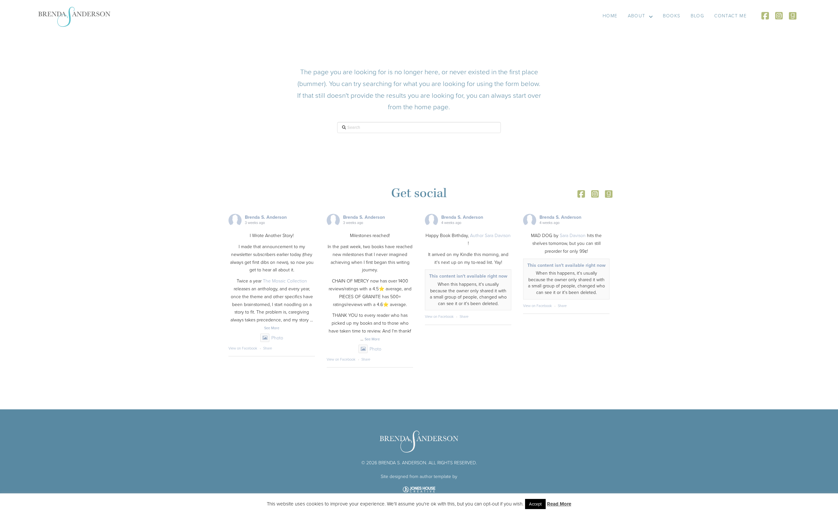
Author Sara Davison (490, 235)
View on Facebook (242, 348)
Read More (559, 503)
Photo (277, 337)
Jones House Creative (419, 489)
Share (267, 348)
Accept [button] (535, 504)
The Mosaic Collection (285, 281)
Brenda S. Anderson (266, 217)
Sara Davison (573, 235)
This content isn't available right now (468, 276)
